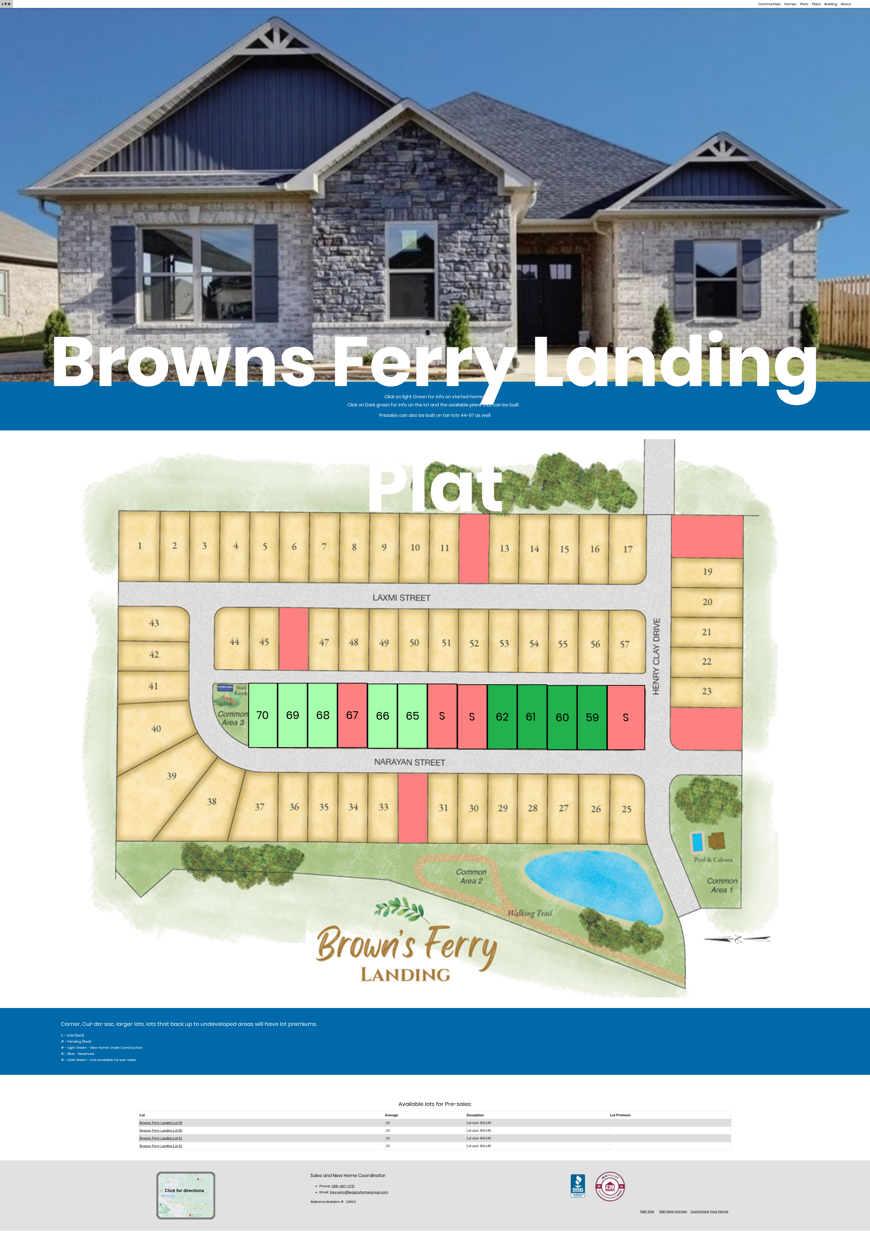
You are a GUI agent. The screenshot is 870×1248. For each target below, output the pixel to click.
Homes (790, 4)
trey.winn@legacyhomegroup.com (359, 1192)
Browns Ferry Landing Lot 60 (161, 1130)
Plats (804, 4)
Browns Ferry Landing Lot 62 (161, 1146)
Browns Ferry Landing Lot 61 (161, 1138)
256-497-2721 (343, 1186)
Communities (769, 4)
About (846, 4)
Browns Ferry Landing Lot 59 (161, 1123)
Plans (816, 4)
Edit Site (647, 1211)
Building (830, 4)
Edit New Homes (673, 1211)
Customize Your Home (709, 1211)
